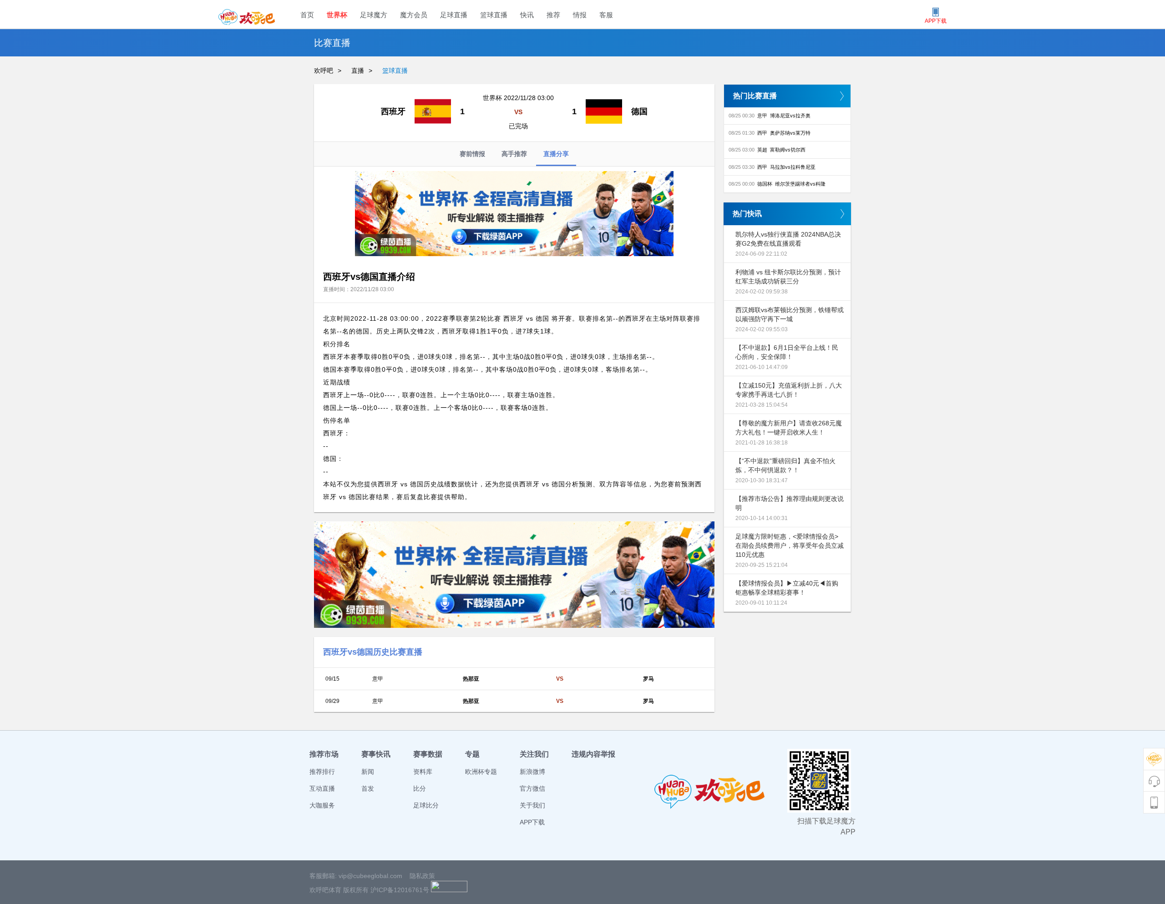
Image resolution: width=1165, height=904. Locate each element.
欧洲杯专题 (481, 771)
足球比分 (426, 805)
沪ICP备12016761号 (399, 890)
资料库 (422, 771)
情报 (580, 15)
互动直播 (322, 788)
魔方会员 (413, 15)
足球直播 (453, 15)
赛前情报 (472, 153)
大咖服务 (322, 805)
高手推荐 (514, 153)
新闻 (367, 771)
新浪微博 (532, 771)
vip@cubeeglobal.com (370, 875)
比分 (419, 788)
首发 (367, 788)
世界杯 (337, 15)
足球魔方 (373, 15)
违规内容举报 (593, 754)
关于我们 (532, 805)
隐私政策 (422, 875)
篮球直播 (493, 15)
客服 (606, 15)
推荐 (553, 15)
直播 (357, 70)
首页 (307, 15)
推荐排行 (322, 771)
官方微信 (532, 788)
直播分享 (556, 153)
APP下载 (532, 822)
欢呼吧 (323, 70)
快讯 (527, 15)
